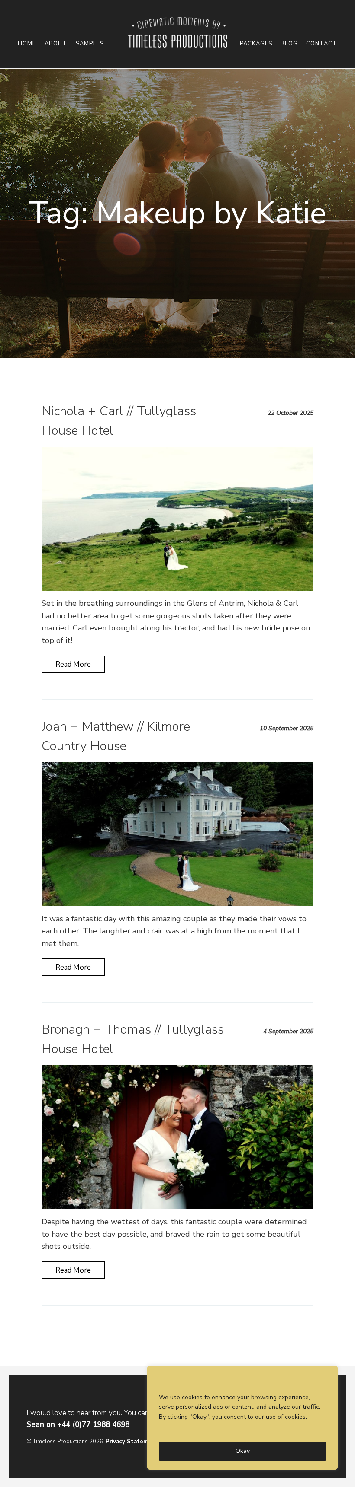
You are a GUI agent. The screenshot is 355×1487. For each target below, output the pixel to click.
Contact (321, 44)
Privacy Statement (132, 1442)
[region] (242, 1418)
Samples (90, 44)
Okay (243, 1451)
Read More (73, 664)
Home (27, 44)
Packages (256, 44)
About (56, 44)
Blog (289, 44)
